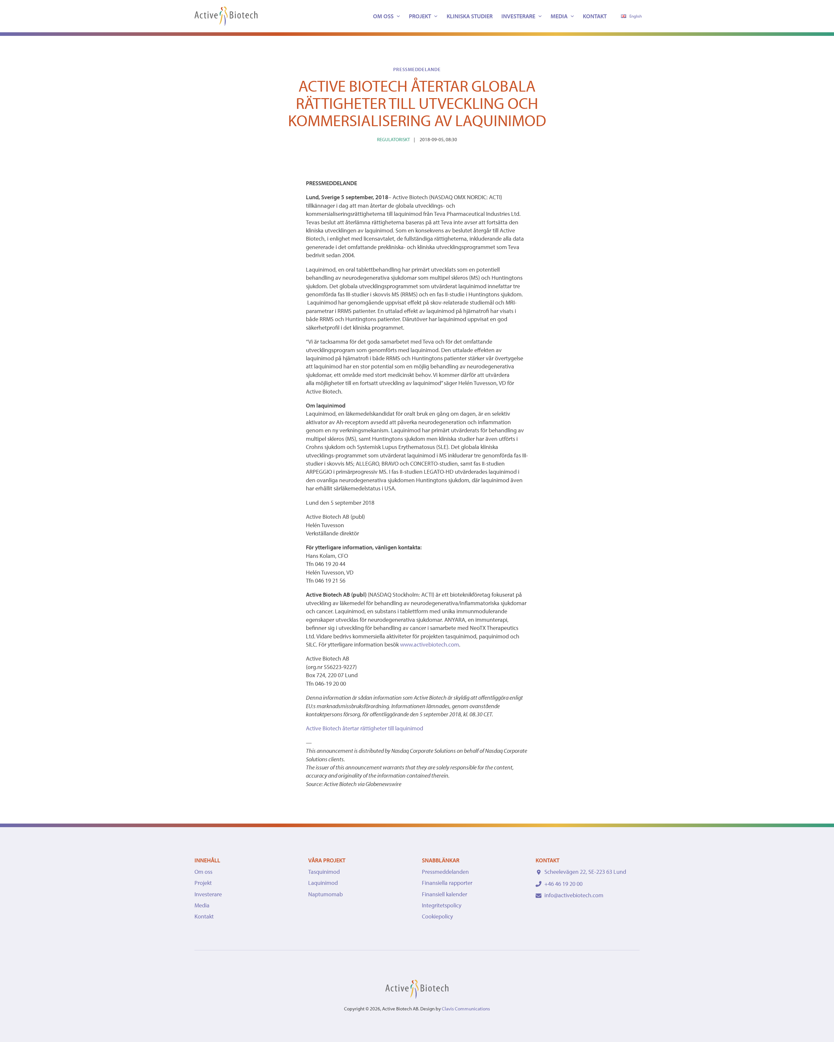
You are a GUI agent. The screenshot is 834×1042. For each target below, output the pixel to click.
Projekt (420, 16)
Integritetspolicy (441, 905)
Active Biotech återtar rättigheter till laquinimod (364, 728)
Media (559, 16)
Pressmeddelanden (445, 871)
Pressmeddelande (416, 69)
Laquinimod (323, 882)
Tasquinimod (324, 871)
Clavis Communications (466, 1008)
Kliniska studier (470, 16)
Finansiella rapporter (447, 882)
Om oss (383, 16)
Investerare (518, 16)
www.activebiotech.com (429, 644)
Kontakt (595, 16)
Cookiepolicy (437, 916)
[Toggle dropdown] (398, 16)
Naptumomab (325, 894)
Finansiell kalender (444, 894)
